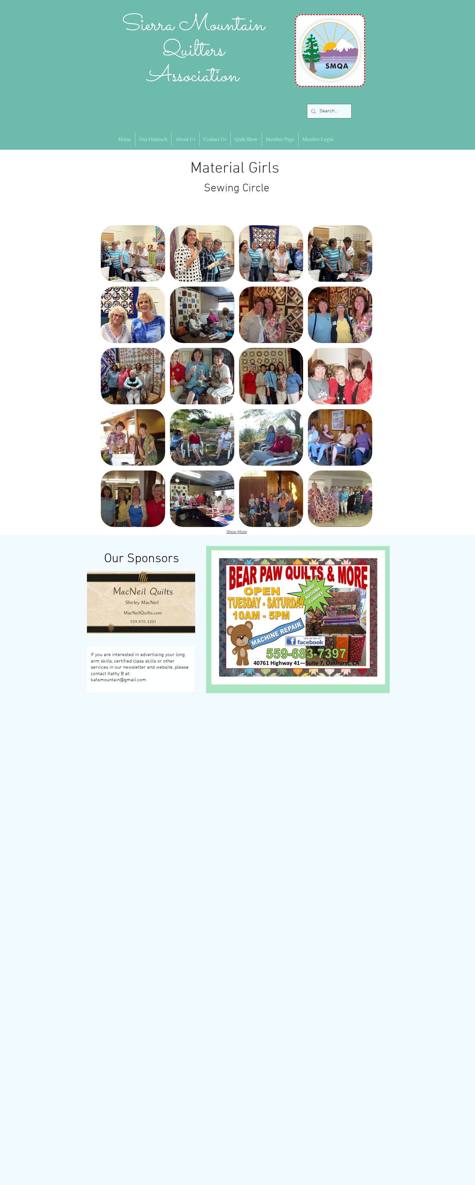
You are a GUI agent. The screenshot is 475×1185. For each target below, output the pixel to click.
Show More (237, 532)
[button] (133, 253)
